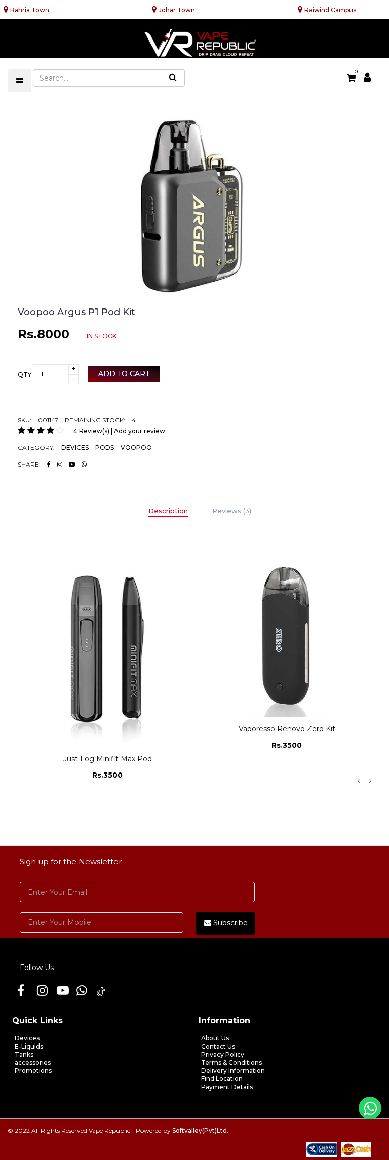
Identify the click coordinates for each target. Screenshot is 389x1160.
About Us (215, 1038)
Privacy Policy (222, 1054)
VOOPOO (136, 447)
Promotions (33, 1070)
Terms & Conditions (231, 1062)
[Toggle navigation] (19, 80)
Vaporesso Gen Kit (286, 665)
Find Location (222, 1078)
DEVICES (75, 447)
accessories (33, 1062)
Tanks (24, 1054)
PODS (104, 447)
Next (370, 781)
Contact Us (218, 1046)
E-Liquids (29, 1046)
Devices (27, 1038)
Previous (358, 781)
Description (168, 511)
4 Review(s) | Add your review (119, 431)
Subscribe (229, 922)
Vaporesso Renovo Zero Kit (107, 728)
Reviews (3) (231, 511)
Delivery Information (233, 1070)
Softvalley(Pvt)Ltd (199, 1130)
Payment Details (227, 1087)
